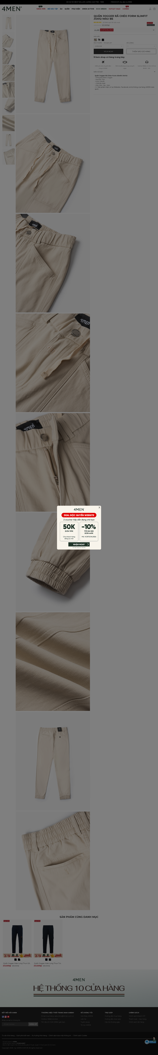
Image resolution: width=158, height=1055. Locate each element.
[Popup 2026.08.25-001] (79, 527)
